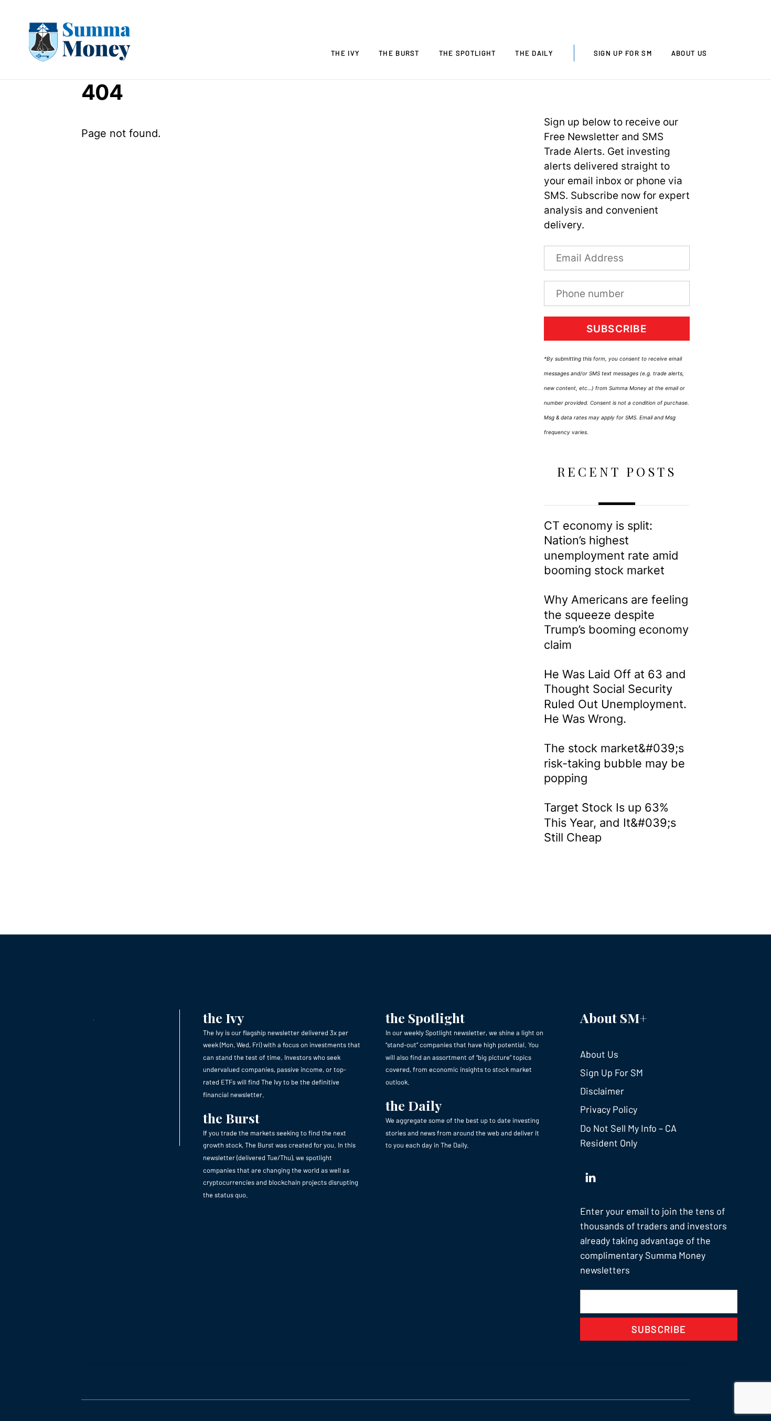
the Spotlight (425, 1017)
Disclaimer (602, 1091)
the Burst (231, 1118)
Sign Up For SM (623, 53)
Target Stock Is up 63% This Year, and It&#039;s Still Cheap (610, 822)
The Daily (534, 53)
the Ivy (223, 1017)
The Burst (399, 53)
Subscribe (616, 329)
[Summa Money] (80, 44)
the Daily (413, 1105)
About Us (689, 53)
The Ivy (345, 53)
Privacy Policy (608, 1109)
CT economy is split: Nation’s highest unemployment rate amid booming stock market (611, 548)
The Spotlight (467, 53)
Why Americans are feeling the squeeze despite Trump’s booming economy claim (616, 622)
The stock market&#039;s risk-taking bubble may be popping (614, 763)
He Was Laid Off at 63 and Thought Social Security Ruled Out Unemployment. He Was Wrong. (615, 696)
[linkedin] (590, 1175)
